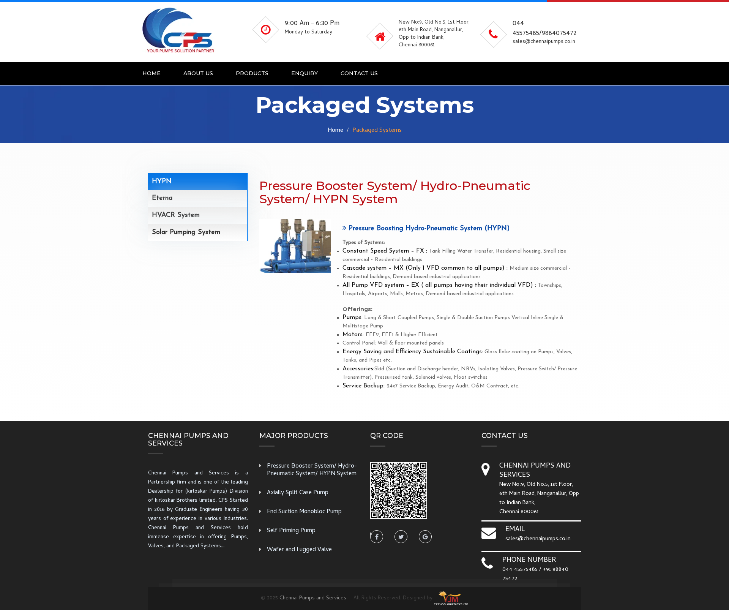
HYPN (162, 181)
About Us (198, 73)
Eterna (162, 198)
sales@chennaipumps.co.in (538, 539)
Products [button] (252, 73)
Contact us (359, 73)
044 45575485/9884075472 (544, 28)
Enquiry (304, 73)
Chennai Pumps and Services (312, 598)
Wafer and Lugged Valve (299, 550)
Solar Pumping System (186, 232)
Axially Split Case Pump (297, 493)
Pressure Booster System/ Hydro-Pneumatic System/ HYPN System (312, 470)
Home (151, 73)
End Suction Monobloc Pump (304, 512)
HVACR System (176, 215)
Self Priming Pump (291, 531)
